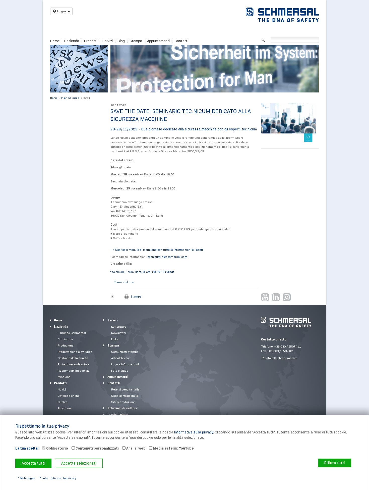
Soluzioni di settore (122, 408)
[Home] (282, 15)
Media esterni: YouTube (173, 448)
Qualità (63, 402)
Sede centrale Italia (124, 396)
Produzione (66, 345)
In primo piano (70, 98)
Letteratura (119, 326)
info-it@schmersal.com (281, 358)
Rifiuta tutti (334, 463)
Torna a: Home (124, 282)
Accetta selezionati (78, 463)
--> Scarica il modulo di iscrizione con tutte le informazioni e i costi (156, 250)
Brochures (65, 408)
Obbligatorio (56, 448)
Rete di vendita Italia (125, 389)
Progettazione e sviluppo (75, 352)
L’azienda (71, 41)
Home (54, 41)
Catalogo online (69, 396)
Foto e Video (119, 370)
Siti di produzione (123, 402)
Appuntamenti (158, 41)
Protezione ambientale (73, 364)
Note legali (27, 478)
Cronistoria (65, 339)
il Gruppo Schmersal (72, 333)
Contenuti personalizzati (97, 448)
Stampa (136, 41)
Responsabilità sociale (74, 370)
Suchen (263, 39)
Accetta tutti (33, 463)
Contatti (181, 41)
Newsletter (118, 333)
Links (114, 339)
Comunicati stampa (125, 352)
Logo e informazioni (125, 364)
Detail (86, 98)
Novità (62, 389)
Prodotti (90, 41)
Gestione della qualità (73, 358)
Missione (64, 377)
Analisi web (136, 448)
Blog (121, 41)
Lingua (62, 11)
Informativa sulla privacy (193, 432)
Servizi (107, 41)
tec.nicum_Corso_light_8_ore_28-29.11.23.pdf (142, 272)
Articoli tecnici (120, 358)
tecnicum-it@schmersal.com (167, 257)
